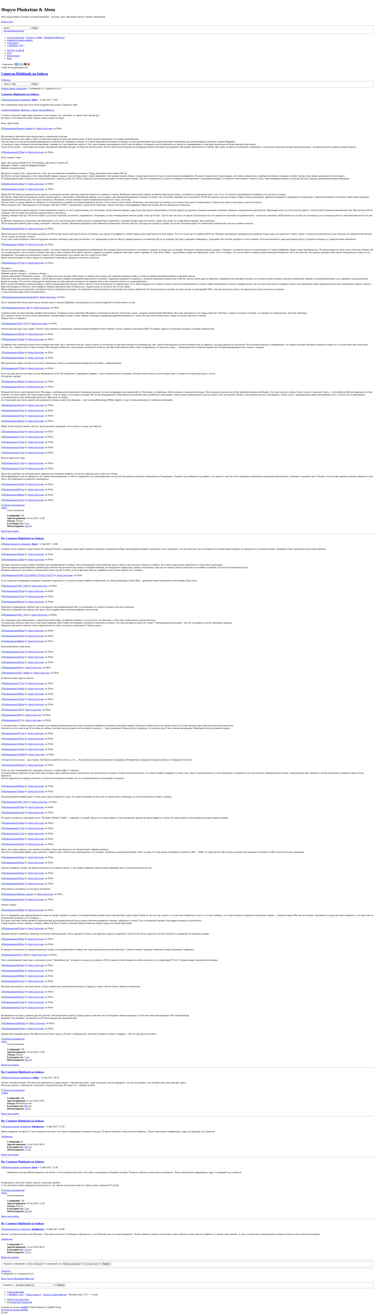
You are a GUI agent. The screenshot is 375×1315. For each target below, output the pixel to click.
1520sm (20, 559)
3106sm (20, 744)
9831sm (20, 601)
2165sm (20, 447)
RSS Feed (24, 1299)
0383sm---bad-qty (25, 894)
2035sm (20, 405)
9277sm (20, 1007)
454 (26, 526)
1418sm (20, 184)
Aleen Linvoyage (44, 128)
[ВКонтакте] (16, 64)
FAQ (9, 53)
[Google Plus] (28, 64)
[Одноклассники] (22, 64)
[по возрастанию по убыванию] (97, 1263)
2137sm (20, 437)
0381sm (20, 899)
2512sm (20, 651)
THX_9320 (22, 586)
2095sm (20, 421)
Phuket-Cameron (25, 128)
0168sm (20, 823)
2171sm (20, 452)
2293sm (20, 591)
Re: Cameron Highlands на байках (22, 538)
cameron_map (23, 307)
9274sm (20, 1002)
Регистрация (13, 55)
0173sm (20, 828)
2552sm (20, 657)
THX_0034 (22, 802)
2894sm (20, 641)
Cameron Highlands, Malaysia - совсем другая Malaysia (27, 110)
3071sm (20, 733)
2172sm (20, 468)
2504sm (20, 704)
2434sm (20, 484)
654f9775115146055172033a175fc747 (35, 575)
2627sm (20, 662)
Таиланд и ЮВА (34, 37)
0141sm (20, 812)
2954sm (20, 636)
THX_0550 (22, 955)
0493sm (20, 944)
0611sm (20, 981)
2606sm (20, 694)
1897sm (20, 386)
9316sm (20, 765)
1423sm (20, 189)
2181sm (20, 431)
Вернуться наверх (10, 531)
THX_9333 (22, 323)
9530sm (20, 228)
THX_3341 (22, 615)
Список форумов (15, 37)
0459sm (20, 939)
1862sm (20, 381)
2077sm (20, 415)
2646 (19, 667)
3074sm (20, 738)
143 (26, 1147)
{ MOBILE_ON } (15, 45)
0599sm (20, 976)
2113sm (20, 463)
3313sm (20, 749)
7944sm (20, 791)
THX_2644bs (23, 673)
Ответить (6, 80)
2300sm (20, 688)
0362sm (20, 878)
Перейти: (8, 1285)
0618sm (20, 965)
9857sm (20, 489)
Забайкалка (37, 1126)
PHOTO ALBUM (15, 50)
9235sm (20, 928)
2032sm (20, 554)
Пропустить (7, 21)
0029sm (20, 786)
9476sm (20, 1028)
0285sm (20, 862)
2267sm (20, 596)
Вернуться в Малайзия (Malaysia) (17, 1278)
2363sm (20, 500)
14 (26, 1108)
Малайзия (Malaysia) (54, 37)
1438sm (20, 244)
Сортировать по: (54, 1263)
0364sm (20, 873)
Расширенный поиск (14, 31)
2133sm (20, 442)
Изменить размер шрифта (20, 40)
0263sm (20, 857)
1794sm (20, 339)
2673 (19, 720)
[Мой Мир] (25, 64)
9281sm (20, 997)
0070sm (20, 807)
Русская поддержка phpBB (14, 1310)
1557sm (20, 263)
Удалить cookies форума (55, 1294)
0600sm (20, 970)
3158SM (21, 754)
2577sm (20, 683)
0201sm (20, 844)
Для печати (12, 43)
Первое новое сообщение (14, 88)
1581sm (20, 334)
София (35, 1077)
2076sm (20, 410)
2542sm (20, 699)
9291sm (20, 991)
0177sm (20, 833)
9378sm (20, 152)
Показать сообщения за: (16, 1263)
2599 (19, 709)
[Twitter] (19, 64)
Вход (9, 58)
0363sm (20, 883)
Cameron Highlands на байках (24, 74)
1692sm (20, 352)
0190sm (20, 839)
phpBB (24, 1307)
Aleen (34, 100)
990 (26, 1106)
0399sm (20, 910)
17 (26, 1149)
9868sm (20, 495)
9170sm (20, 368)
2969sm (20, 630)
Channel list (26, 1302)
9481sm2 (21, 1023)
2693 (19, 715)
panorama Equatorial (26, 297)
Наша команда (33, 1294)
